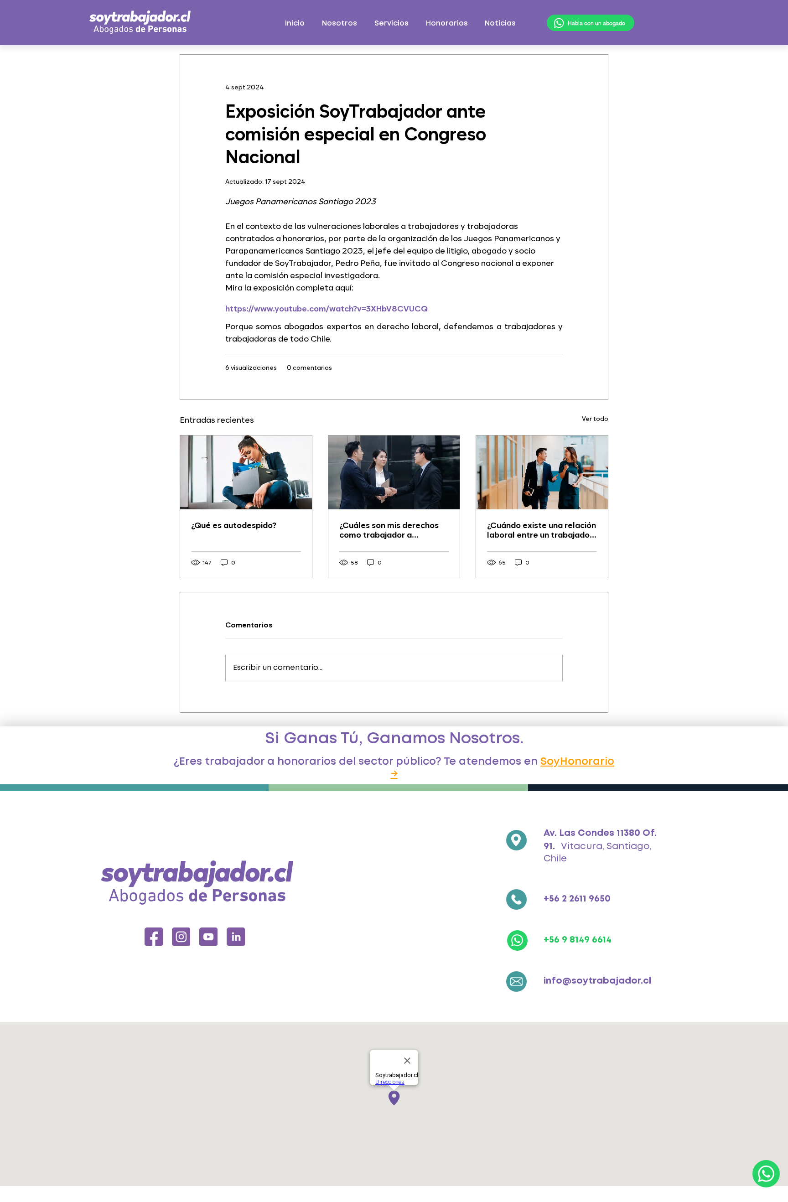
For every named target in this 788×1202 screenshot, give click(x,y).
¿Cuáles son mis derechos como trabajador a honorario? (389, 529)
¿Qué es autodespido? (233, 525)
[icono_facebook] (154, 936)
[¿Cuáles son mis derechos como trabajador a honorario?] (394, 472)
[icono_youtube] (208, 936)
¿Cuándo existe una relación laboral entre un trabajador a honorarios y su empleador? (541, 529)
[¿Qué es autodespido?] (246, 472)
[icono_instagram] (181, 936)
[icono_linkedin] (236, 936)
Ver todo (595, 418)
